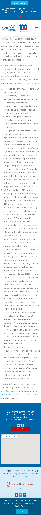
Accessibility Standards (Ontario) (20, 420)
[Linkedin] (24, 495)
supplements (10, 69)
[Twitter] (20, 495)
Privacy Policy (20, 417)
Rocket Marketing (22, 477)
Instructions (20, 488)
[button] (36, 28)
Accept (21, 511)
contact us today (9, 394)
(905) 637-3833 (27, 412)
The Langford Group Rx (19, 474)
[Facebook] (16, 495)
